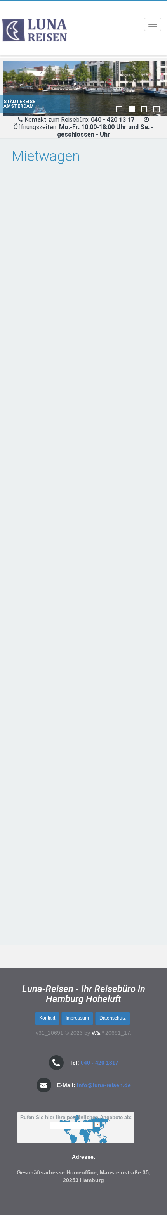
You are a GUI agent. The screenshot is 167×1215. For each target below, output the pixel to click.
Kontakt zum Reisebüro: (80, 119)
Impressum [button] (77, 1018)
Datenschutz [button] (112, 1018)
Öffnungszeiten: (83, 130)
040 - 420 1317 (99, 1062)
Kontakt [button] (47, 1018)
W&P (98, 1033)
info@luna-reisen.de (104, 1085)
